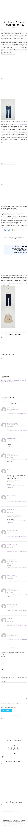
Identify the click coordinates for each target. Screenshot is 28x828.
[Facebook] (9, 748)
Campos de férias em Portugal (7, 397)
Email (2, 663)
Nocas (9, 469)
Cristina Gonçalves (12, 423)
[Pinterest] (15, 748)
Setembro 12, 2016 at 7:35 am (12, 455)
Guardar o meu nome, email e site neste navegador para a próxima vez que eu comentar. (14, 678)
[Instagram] (12, 748)
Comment (3, 681)
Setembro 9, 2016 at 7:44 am (12, 409)
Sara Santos (10, 509)
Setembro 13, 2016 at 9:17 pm (12, 471)
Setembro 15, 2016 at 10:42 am (12, 590)
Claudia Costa (11, 454)
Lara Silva (10, 633)
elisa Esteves (10, 407)
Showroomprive (4, 123)
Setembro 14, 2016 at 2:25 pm (12, 561)
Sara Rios (9, 618)
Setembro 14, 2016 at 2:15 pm (12, 532)
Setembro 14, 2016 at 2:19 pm (12, 545)
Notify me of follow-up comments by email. (11, 703)
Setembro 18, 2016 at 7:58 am (12, 635)
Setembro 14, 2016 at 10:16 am (12, 510)
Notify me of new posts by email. (8, 707)
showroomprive (10, 132)
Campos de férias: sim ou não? (7, 354)
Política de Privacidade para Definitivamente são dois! (14, 825)
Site (2, 669)
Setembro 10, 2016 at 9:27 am (12, 440)
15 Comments (14, 27)
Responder (10, 411)
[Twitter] (18, 748)
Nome (3, 656)
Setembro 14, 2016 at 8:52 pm (12, 576)
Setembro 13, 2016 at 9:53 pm (12, 497)
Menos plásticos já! (5, 376)
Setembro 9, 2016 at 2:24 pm (12, 424)
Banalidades (14, 20)
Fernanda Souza (11, 438)
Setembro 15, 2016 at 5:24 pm (12, 619)
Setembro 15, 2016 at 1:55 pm (12, 606)
